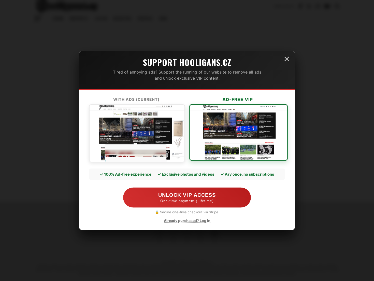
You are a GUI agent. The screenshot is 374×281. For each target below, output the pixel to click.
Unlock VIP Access (187, 197)
